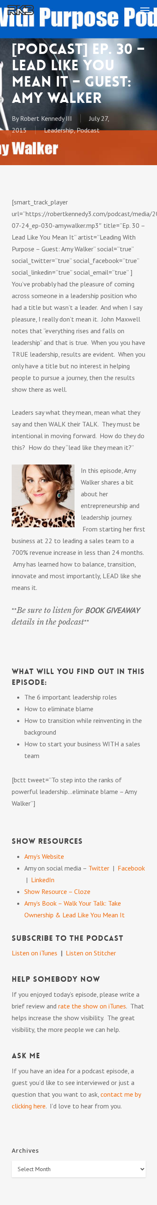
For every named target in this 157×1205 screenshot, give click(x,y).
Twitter (99, 868)
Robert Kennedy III (46, 118)
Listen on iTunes (34, 953)
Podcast (88, 130)
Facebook (131, 868)
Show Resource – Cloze (57, 891)
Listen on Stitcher (91, 953)
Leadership (59, 130)
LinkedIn (42, 880)
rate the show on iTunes (92, 1006)
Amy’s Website (44, 856)
